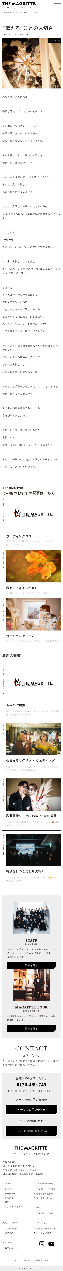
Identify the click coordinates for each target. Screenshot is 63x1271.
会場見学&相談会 (44, 1194)
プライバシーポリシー (23, 1260)
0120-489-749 (31, 1085)
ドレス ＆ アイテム (14, 1207)
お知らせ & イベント (46, 1229)
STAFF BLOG (15, 12)
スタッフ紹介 (11, 1229)
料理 (7, 1202)
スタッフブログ (43, 1233)
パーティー (10, 1194)
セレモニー (10, 1189)
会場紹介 (9, 1198)
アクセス (9, 1233)
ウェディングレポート (46, 1213)
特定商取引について (41, 1260)
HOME (4, 12)
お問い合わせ (11, 1248)
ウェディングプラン (45, 1189)
